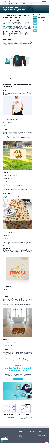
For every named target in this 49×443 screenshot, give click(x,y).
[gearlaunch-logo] (9, 1)
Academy (20, 434)
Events (20, 435)
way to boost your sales (19, 80)
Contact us (39, 434)
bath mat (7, 304)
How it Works (21, 436)
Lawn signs (4, 137)
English (46, 442)
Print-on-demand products (7, 26)
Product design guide (22, 437)
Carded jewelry (5, 249)
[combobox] (46, 442)
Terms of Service (34, 434)
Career (39, 437)
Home (4, 5)
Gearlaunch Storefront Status (42, 435)
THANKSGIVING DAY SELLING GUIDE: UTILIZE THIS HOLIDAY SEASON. (17, 5)
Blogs (6, 5)
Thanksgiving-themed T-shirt (16, 91)
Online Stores (28, 434)
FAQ (38, 436)
